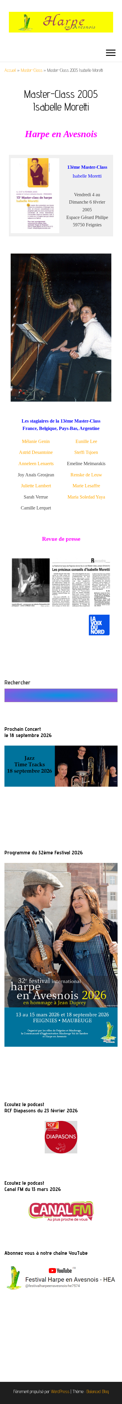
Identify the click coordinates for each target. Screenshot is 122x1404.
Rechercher (17, 682)
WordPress (60, 1391)
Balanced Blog (97, 1391)
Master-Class (31, 70)
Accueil (10, 70)
